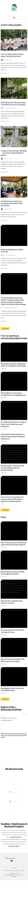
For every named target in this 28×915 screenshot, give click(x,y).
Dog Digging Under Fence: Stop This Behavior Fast (12, 689)
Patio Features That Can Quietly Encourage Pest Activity (12, 573)
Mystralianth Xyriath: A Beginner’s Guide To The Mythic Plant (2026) (13, 365)
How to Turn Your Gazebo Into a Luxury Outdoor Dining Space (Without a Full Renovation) (12, 499)
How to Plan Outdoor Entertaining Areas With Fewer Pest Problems (13, 544)
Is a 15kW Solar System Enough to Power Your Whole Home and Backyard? (13, 424)
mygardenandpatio (13, 846)
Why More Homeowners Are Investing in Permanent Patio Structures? (11, 203)
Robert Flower (4, 368)
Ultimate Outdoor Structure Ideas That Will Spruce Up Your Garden (13, 103)
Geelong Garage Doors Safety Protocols (12, 251)
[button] (14, 17)
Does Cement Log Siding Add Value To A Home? (11, 602)
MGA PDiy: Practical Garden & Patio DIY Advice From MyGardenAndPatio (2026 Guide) (14, 735)
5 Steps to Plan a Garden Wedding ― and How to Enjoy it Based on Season (13, 153)
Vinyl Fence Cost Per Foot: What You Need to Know (12, 631)
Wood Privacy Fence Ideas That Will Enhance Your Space (12, 660)
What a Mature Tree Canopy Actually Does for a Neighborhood (13, 394)
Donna (9, 59)
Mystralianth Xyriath (12, 307)
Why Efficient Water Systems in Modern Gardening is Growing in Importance (13, 436)
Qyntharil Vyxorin (12, 108)
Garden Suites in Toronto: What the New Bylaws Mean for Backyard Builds (12, 468)
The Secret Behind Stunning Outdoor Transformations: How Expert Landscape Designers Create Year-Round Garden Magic (13, 301)
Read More (5, 73)
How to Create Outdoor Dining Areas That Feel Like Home (12, 55)
